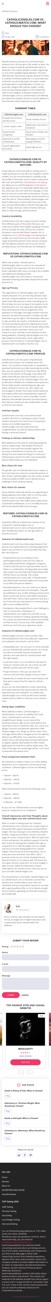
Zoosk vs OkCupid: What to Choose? (21, 1118)
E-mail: (5, 964)
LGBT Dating (7, 1207)
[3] (17, 946)
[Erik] (8, 908)
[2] (14, 946)
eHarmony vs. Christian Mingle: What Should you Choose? (22, 1104)
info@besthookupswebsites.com (16, 1242)
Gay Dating (7, 1215)
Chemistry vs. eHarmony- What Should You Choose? (25, 1132)
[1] (11, 946)
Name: (5, 952)
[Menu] (47, 3)
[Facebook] (25, 1155)
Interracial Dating (9, 1224)
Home (4, 1177)
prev (21, 1072)
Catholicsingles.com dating (30, 235)
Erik (18, 906)
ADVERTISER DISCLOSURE (13, 1190)
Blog (7, 33)
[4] (20, 946)
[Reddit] (19, 1155)
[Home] (3, 3)
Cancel (25, 995)
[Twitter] (30, 1155)
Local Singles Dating (11, 1219)
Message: (6, 975)
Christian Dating (9, 1211)
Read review (25, 1056)
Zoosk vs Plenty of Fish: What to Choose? (24, 1090)
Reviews (5, 1181)
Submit (10, 995)
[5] (23, 946)
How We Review (9, 1194)
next (30, 1072)
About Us (6, 1186)
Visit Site (25, 1062)
